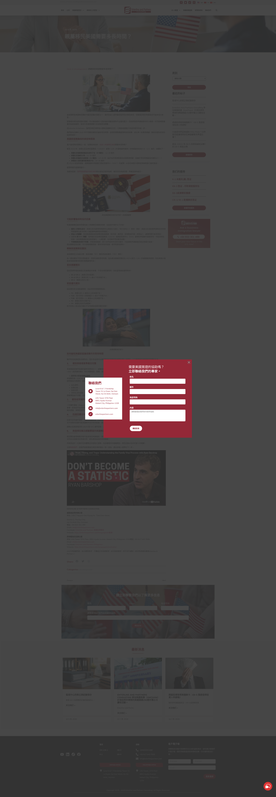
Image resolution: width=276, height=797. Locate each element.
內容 (132, 408)
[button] (189, 362)
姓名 (132, 377)
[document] (138, 398)
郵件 (132, 387)
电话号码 (133, 397)
